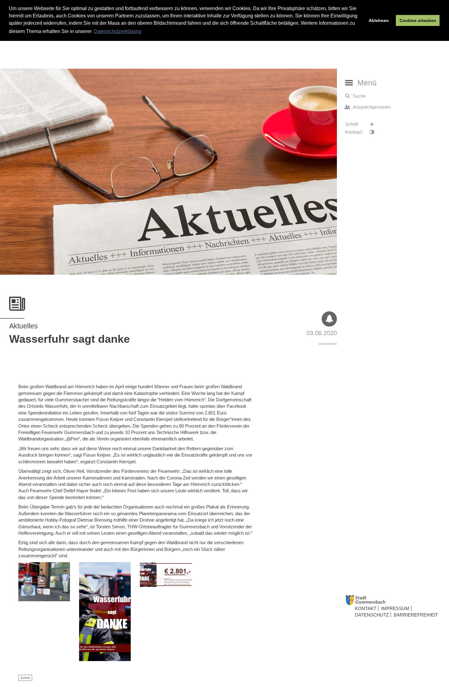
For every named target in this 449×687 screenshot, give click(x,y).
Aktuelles (23, 326)
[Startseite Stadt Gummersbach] (395, 600)
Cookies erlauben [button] (418, 20)
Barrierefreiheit (416, 614)
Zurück (25, 677)
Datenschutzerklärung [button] (117, 31)
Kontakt (365, 608)
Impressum (395, 608)
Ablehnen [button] (379, 20)
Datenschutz (372, 614)
